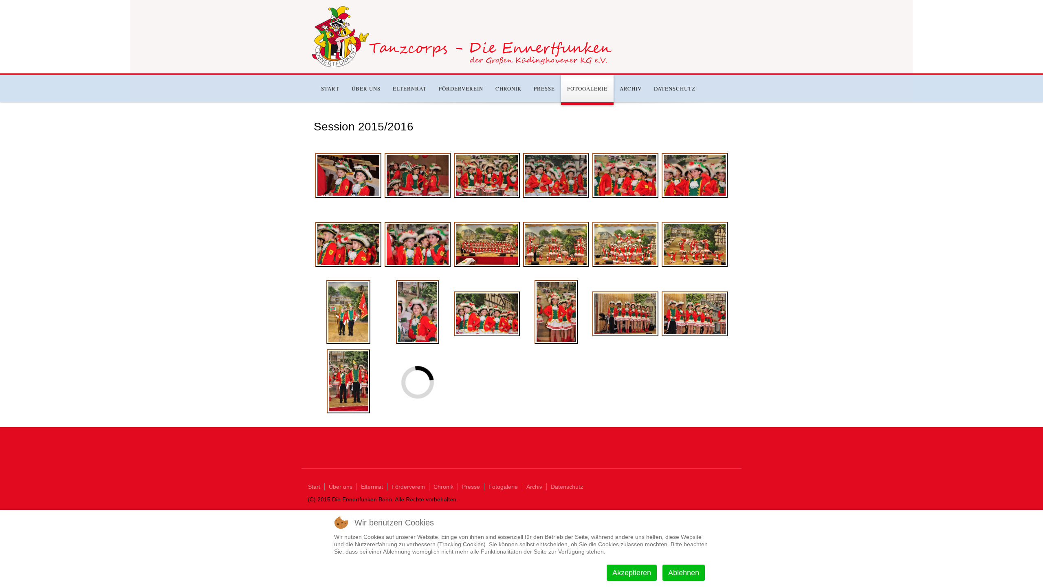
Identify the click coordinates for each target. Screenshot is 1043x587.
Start (330, 88)
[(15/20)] (487, 313)
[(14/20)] (418, 312)
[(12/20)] (695, 244)
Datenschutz (674, 88)
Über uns (366, 88)
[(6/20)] (695, 175)
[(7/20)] (348, 244)
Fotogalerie (587, 88)
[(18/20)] (695, 313)
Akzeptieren (631, 573)
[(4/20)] (556, 175)
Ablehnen (683, 573)
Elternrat (410, 88)
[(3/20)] (487, 175)
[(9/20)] (487, 244)
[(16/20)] (556, 312)
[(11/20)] (625, 244)
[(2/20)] (418, 175)
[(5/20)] (625, 175)
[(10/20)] (556, 244)
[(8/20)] (418, 244)
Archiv (631, 88)
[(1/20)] (348, 175)
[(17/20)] (625, 313)
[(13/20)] (348, 312)
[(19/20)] (348, 381)
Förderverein (461, 88)
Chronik (508, 88)
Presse (544, 88)
